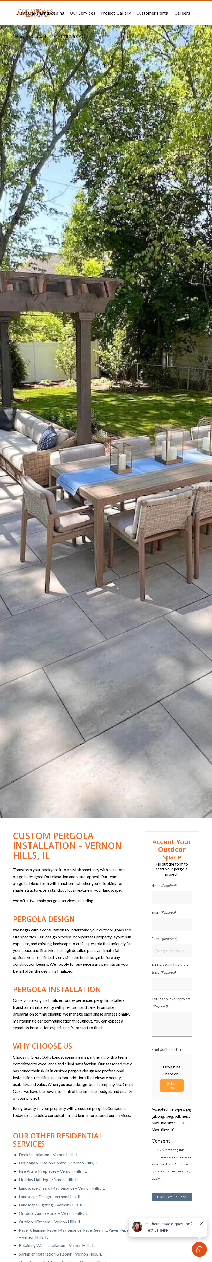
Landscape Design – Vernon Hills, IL (50, 1196)
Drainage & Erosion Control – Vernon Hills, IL (58, 1162)
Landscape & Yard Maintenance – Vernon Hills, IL (62, 1187)
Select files (172, 1085)
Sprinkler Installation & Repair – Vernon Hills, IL (60, 1253)
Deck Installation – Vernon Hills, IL (49, 1154)
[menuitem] (40, 13)
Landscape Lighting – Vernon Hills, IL (51, 1204)
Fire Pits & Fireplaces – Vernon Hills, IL (53, 1171)
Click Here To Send (171, 1197)
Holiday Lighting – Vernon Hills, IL (49, 1179)
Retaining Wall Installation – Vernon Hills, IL (57, 1245)
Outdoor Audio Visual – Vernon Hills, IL (53, 1213)
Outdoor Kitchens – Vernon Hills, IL (50, 1221)
